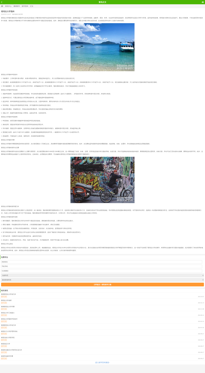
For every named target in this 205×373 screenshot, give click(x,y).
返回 (1, 2)
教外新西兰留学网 (17, 14)
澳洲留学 (16, 6)
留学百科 (25, 6)
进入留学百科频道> (102, 362)
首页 (203, 2)
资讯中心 (8, 6)
